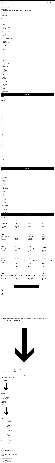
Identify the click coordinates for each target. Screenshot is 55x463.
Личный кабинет (5, 397)
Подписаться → (16, 371)
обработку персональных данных (14, 373)
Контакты (4, 402)
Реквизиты (4, 401)
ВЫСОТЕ (9, 461)
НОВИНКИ (4, 392)
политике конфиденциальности (31, 373)
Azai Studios (7, 460)
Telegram (4, 416)
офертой (45, 373)
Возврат (3, 399)
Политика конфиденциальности (7, 456)
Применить (27, 94)
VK (2, 418)
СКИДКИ (4, 396)
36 (2, 294)
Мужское (4, 394)
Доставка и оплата (5, 398)
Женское (4, 393)
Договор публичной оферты (6, 458)
